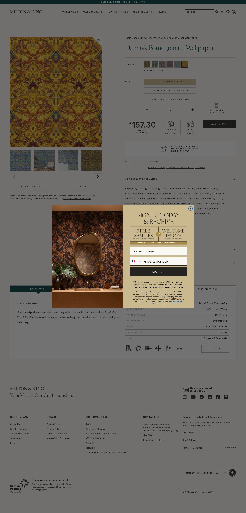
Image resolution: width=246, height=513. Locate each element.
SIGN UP (158, 271)
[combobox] (136, 261)
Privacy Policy (176, 301)
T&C (152, 304)
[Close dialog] (190, 208)
